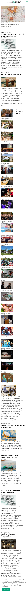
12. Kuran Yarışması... (5, 153)
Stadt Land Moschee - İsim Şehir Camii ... (6, 279)
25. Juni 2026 (3, 537)
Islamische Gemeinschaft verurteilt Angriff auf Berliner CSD (12, 35)
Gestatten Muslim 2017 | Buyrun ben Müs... (6, 130)
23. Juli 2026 (3, 76)
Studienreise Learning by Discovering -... (6, 256)
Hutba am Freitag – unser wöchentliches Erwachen (9, 457)
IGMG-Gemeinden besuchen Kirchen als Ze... (6, 119)
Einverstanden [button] (6, 589)
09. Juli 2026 (3, 429)
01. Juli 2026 (3, 494)
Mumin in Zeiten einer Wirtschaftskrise (8, 535)
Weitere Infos (5, 586)
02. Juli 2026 (3, 459)
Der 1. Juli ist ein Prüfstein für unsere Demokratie (10, 492)
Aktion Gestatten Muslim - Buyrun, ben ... (6, 302)
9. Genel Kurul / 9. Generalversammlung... (5, 142)
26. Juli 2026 (3, 37)
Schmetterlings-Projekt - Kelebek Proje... (6, 314)
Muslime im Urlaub (20, 112)
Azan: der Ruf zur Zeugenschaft (11, 74)
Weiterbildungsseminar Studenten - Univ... (5, 175)
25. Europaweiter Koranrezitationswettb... (5, 198)
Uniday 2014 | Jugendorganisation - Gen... (6, 372)
